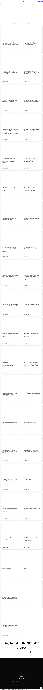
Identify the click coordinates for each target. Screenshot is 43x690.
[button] (24, 1)
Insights (23, 23)
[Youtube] (21, 678)
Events (18, 23)
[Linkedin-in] (19, 678)
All (14, 23)
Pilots (28, 23)
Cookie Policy (19, 689)
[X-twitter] (17, 678)
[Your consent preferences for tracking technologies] (41, 688)
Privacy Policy (14, 689)
